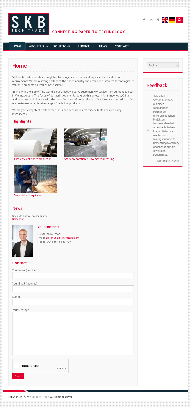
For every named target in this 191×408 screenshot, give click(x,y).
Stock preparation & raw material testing (89, 159)
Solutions (61, 46)
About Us (36, 46)
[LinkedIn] (151, 20)
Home (17, 46)
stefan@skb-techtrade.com (62, 238)
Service (84, 46)
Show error (18, 219)
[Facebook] (144, 20)
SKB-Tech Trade (39, 397)
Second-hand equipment (28, 195)
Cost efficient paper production (32, 159)
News (103, 46)
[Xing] (158, 20)
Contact (122, 46)
